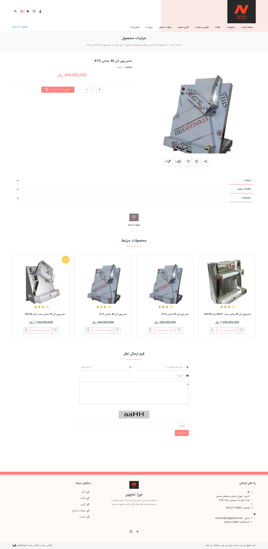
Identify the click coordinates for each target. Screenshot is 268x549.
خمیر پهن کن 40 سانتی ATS (113, 314)
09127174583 (20, 27)
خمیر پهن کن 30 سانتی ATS (175, 314)
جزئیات (247, 180)
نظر (187, 384)
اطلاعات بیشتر (244, 189)
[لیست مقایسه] (27, 12)
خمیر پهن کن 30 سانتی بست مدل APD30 (45, 314)
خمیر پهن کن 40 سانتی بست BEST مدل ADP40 (227, 314)
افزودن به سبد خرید (41, 330)
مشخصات (246, 198)
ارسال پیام (181, 433)
